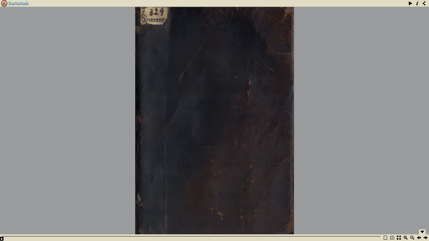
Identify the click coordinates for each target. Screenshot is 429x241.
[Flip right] (425, 237)
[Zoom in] (405, 237)
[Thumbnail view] (398, 237)
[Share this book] (424, 3)
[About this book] (417, 3)
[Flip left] (419, 237)
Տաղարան (18, 3)
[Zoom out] (412, 237)
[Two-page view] (392, 237)
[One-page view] (385, 237)
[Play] (410, 3)
